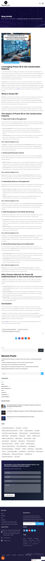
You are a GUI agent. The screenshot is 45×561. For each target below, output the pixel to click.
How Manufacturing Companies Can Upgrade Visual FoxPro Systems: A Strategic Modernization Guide (21, 360)
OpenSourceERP (39, 448)
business (21, 430)
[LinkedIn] (26, 338)
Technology (16, 62)
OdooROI (24, 448)
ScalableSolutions (28, 454)
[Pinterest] (22, 338)
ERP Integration (22, 435)
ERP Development (13, 435)
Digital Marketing (5, 388)
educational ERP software (35, 433)
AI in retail (25, 428)
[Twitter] (16, 338)
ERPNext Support (18, 438)
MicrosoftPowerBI (27, 438)
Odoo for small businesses (22, 446)
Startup (3, 392)
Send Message (9, 495)
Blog (6, 18)
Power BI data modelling (12, 451)
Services (14, 555)
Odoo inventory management (7, 448)
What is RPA (16, 456)
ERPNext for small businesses (7, 438)
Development (12, 18)
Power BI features (22, 451)
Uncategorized (5, 396)
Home (2, 18)
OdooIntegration (32, 446)
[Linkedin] (35, 530)
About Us (8, 555)
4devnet (18, 89)
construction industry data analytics (9, 329)
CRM (2, 384)
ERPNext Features (36, 435)
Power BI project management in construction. (11, 331)
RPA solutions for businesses (17, 454)
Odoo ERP (22, 443)
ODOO (34, 438)
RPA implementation (6, 454)
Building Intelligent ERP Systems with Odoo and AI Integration (14, 368)
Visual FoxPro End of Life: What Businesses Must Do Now (13, 364)
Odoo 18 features (5, 441)
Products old (21, 555)
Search (2, 347)
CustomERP (37, 430)
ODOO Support (31, 448)
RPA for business (39, 451)
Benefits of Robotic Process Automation (10, 430)
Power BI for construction (23, 329)
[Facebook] (19, 338)
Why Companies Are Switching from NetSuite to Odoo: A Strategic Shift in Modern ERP (19, 366)
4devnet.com (41, 555)
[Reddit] (29, 338)
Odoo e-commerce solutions (7, 443)
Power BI (4, 451)
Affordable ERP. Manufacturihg (8, 428)
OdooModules (17, 448)
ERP (2, 390)
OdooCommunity (21, 441)
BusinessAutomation (29, 430)
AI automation (18, 428)
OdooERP (16, 443)
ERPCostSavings (5, 435)
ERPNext (29, 435)
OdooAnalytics (13, 441)
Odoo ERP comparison (30, 443)
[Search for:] (22, 373)
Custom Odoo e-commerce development (9, 433)
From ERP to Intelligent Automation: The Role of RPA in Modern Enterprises (17, 362)
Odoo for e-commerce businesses (8, 446)
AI (1, 382)
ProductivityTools (31, 451)
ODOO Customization (31, 441)
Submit (39, 523)
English (34, 559)
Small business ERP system (7, 456)
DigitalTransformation (23, 433)
